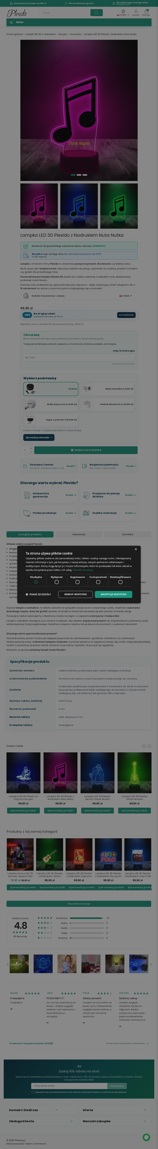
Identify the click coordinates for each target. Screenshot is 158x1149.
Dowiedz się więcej (83, 569)
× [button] (136, 549)
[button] (38, 594)
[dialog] (79, 574)
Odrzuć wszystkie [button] (75, 594)
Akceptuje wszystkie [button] (113, 594)
